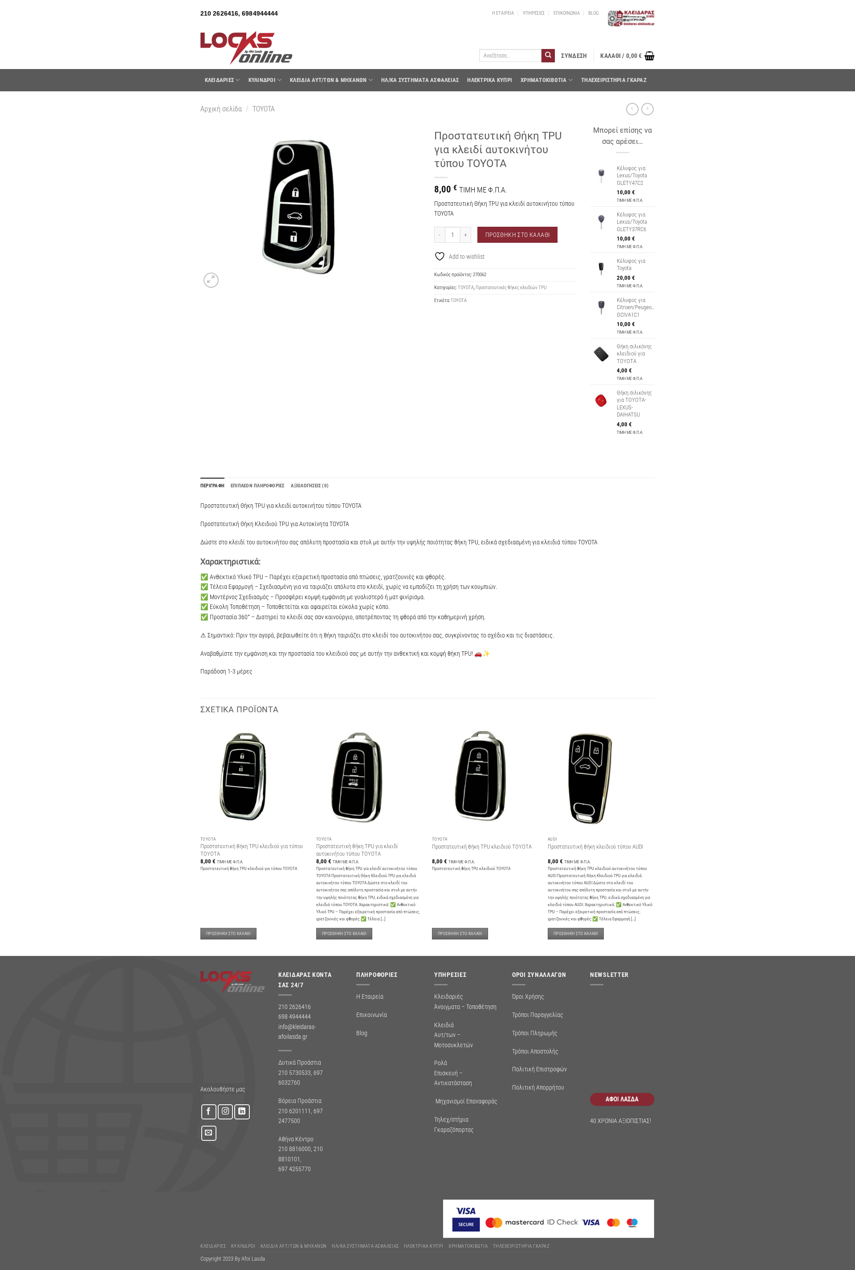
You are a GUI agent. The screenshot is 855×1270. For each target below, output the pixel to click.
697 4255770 (294, 1168)
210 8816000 (294, 1148)
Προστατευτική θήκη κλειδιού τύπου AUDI (595, 846)
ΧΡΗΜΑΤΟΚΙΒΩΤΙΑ (544, 80)
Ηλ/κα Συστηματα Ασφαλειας (420, 80)
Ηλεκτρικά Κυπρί (489, 80)
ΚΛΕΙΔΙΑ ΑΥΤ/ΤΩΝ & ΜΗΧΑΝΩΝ (328, 80)
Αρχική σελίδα (221, 109)
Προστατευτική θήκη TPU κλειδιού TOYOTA (482, 846)
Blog (361, 1033)
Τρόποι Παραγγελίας (537, 1014)
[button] (574, 55)
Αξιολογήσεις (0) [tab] (310, 486)
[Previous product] (647, 109)
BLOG (593, 13)
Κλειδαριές (219, 80)
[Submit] (548, 55)
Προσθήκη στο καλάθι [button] (228, 933)
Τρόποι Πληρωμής (535, 1033)
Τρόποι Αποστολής (535, 1051)
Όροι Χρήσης (528, 996)
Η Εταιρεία (369, 996)
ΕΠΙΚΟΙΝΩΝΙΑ (567, 13)
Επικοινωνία (371, 1014)
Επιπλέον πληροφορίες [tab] (258, 486)
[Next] (654, 839)
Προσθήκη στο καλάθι (517, 234)
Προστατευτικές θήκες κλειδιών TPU (511, 287)
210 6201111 (294, 1111)
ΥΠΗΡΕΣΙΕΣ (534, 13)
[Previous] (201, 839)
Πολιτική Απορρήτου (538, 1087)
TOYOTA (263, 109)
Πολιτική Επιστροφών (539, 1069)
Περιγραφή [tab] (212, 486)
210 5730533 (294, 1072)
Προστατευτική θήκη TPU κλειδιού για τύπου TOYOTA (251, 850)
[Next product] (632, 109)
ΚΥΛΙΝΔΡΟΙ (262, 80)
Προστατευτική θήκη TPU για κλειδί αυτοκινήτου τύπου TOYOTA (357, 850)
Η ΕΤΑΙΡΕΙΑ (503, 13)
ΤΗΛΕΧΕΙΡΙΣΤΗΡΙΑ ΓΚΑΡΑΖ (614, 80)
